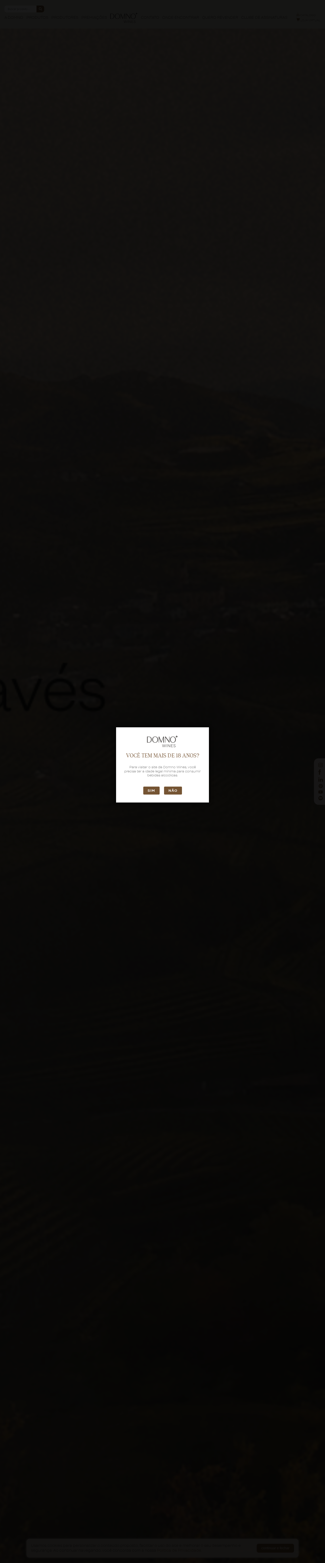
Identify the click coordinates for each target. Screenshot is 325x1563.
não (173, 791)
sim (151, 791)
